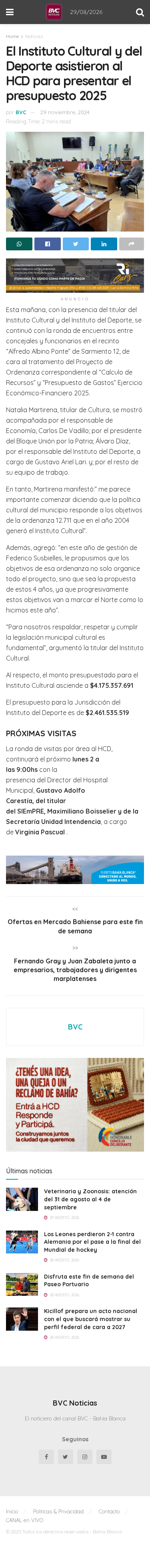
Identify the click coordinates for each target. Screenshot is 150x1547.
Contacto (109, 1511)
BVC (21, 112)
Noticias (34, 36)
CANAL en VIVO (24, 1520)
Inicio (12, 1511)
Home (12, 36)
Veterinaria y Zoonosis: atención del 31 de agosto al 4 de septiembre (90, 1199)
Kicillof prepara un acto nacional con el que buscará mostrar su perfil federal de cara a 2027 (90, 1318)
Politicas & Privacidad (58, 1511)
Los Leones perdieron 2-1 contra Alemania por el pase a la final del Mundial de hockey (92, 1242)
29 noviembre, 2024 (65, 112)
